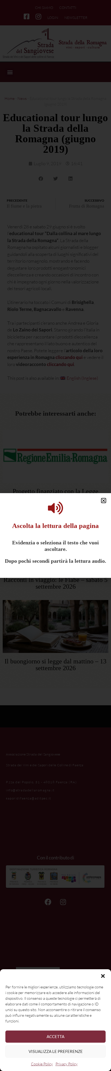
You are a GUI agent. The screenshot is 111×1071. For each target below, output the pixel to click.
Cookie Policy (42, 1064)
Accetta (55, 1036)
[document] (55, 535)
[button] (103, 976)
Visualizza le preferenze (56, 1051)
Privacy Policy (67, 1064)
